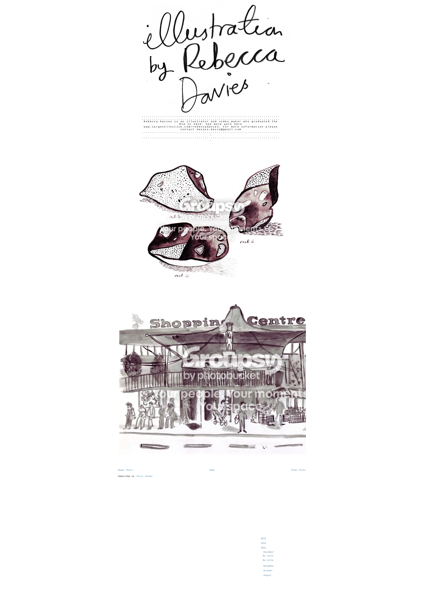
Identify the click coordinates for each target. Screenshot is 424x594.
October (268, 570)
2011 (264, 548)
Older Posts (298, 470)
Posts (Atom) (145, 476)
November (269, 566)
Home (212, 470)
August (268, 575)
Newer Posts (125, 470)
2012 (264, 543)
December (269, 552)
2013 (264, 538)
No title (268, 556)
